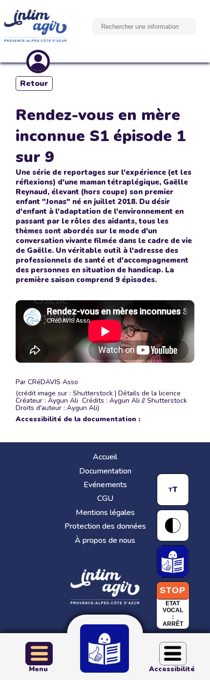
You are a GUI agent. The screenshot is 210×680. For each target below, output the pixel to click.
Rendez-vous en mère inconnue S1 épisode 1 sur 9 (101, 135)
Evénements (105, 484)
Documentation (105, 471)
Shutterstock (93, 393)
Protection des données (105, 526)
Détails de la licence (149, 393)
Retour (34, 83)
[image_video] (105, 331)
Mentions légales (105, 512)
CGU (105, 498)
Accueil (105, 457)
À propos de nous (105, 540)
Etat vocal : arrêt (173, 613)
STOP (173, 590)
